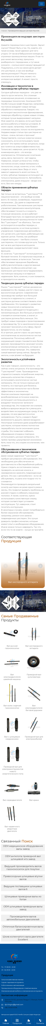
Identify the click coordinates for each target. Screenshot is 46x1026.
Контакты (40, 1021)
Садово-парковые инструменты (12, 982)
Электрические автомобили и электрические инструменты (22, 991)
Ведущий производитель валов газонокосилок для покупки (23, 867)
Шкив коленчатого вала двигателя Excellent (23, 938)
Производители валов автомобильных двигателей (23, 918)
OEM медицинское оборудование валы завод (23, 847)
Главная (4, 31)
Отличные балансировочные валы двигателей (23, 928)
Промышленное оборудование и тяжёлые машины (19, 988)
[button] (40, 566)
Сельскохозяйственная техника (12, 979)
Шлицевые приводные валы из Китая (23, 898)
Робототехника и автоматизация (12, 985)
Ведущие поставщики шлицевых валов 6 (23, 888)
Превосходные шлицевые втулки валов (23, 878)
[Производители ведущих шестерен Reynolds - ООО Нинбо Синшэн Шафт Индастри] (7, 4)
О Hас (28, 1021)
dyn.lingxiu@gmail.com (14, 1005)
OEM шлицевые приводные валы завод (23, 908)
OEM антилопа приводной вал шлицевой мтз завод (23, 857)
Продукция (17, 1021)
